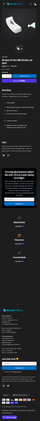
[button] (4, 4)
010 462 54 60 (6, 342)
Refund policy (5, 410)
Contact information (7, 412)
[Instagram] (3, 386)
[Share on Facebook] (3, 155)
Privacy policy (17, 371)
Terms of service (22, 410)
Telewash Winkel (10, 406)
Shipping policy (31, 410)
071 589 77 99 (6, 322)
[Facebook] (8, 386)
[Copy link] (8, 155)
